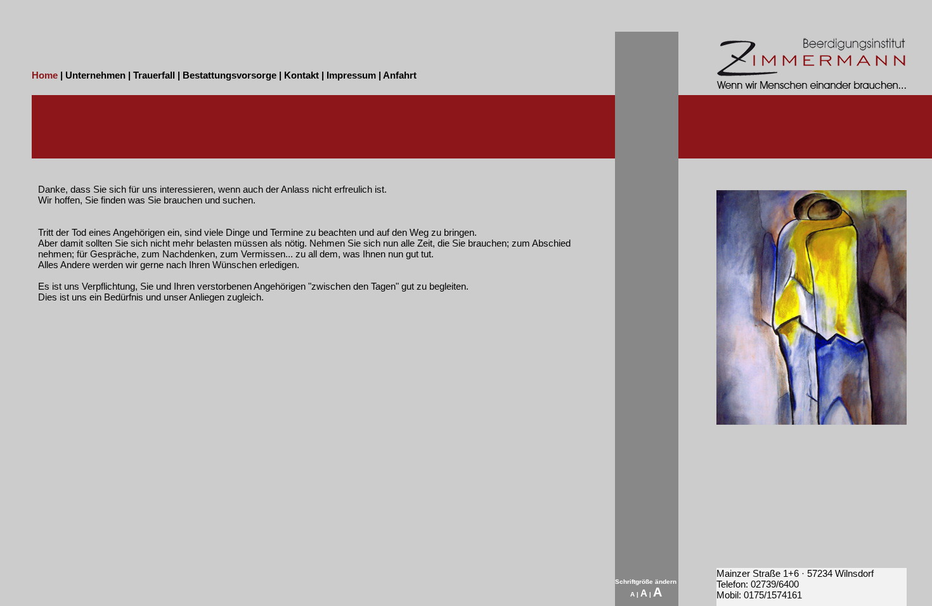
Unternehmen (95, 75)
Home (45, 75)
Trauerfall (154, 75)
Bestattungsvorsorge (229, 75)
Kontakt (301, 75)
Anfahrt (400, 75)
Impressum (351, 75)
